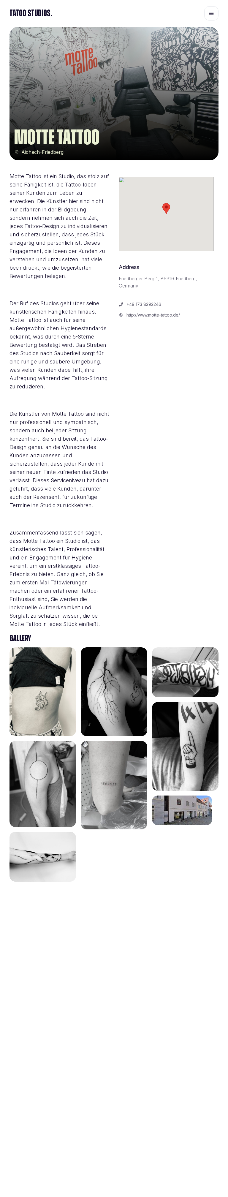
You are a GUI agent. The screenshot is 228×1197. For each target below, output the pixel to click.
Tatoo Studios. (31, 13)
